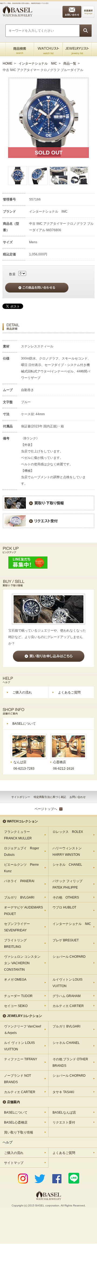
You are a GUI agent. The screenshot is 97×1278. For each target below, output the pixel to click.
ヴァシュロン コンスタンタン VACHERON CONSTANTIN (22, 963)
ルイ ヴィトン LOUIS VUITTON (19, 1046)
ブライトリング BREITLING (15, 943)
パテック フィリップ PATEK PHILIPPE (69, 884)
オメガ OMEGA (15, 979)
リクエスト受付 (64, 1122)
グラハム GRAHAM (67, 996)
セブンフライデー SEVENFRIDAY (17, 927)
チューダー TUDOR (18, 996)
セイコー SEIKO (15, 1006)
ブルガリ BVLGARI (19, 897)
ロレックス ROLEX (68, 832)
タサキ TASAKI (63, 1092)
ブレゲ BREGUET (66, 940)
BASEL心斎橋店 (15, 1122)
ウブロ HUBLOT (64, 907)
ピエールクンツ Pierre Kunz (21, 868)
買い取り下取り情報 (18, 1132)
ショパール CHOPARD (69, 957)
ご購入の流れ (22, 692)
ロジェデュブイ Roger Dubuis (21, 851)
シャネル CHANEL (67, 865)
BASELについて (24, 724)
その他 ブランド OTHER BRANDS (70, 1062)
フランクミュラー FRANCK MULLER (18, 835)
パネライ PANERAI (19, 881)
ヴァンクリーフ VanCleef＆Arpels (22, 1029)
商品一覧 (69, 63)
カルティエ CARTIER (68, 1006)
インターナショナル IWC (38, 63)
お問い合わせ (78, 796)
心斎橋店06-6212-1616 (63, 765)
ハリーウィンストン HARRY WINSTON (69, 851)
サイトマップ (13, 1163)
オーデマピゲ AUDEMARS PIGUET (23, 911)
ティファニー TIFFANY (20, 1059)
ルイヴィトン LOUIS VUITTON (67, 983)
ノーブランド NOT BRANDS (17, 1079)
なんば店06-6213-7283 (23, 765)
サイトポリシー (20, 796)
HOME (7, 63)
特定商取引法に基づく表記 (50, 796)
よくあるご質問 (69, 692)
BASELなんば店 (64, 1112)
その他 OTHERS (66, 897)
